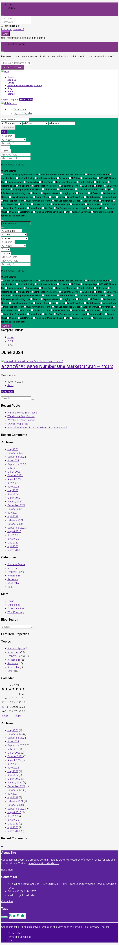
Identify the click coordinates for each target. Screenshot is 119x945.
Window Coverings (81, 212)
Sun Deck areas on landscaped (71, 208)
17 (3, 706)
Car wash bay (32, 182)
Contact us (7, 901)
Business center (15, 182)
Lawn (53, 197)
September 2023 (16, 464)
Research (12, 579)
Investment (13, 568)
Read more (7, 869)
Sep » (18, 715)
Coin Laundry (24, 186)
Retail (10, 385)
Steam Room (35, 208)
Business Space (16, 564)
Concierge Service (70, 186)
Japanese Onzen (51, 193)
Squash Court (109, 204)
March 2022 (13, 497)
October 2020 (15, 523)
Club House (102, 182)
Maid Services (93, 197)
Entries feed (13, 604)
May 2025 (12, 449)
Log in (10, 601)
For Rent (4, 917)
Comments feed (16, 608)
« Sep (5, 715)
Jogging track (69, 193)
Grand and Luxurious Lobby (91, 189)
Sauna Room (78, 204)
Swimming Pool (97, 208)
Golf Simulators (67, 189)
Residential (13, 583)
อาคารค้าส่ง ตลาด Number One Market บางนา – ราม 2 (57, 366)
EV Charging (88, 186)
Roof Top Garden (61, 204)
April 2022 (12, 494)
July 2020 (12, 535)
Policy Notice (14, 933)
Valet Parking (26, 212)
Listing (10, 82)
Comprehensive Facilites (46, 186)
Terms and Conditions (19, 936)
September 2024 (16, 456)
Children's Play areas (66, 182)
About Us (11, 80)
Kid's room (95, 193)
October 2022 (15, 475)
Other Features (8, 171)
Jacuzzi (36, 193)
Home (10, 77)
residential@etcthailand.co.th (23, 895)
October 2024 (15, 453)
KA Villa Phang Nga (17, 423)
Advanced (8, 127)
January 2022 (14, 501)
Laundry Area (42, 197)
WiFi (68, 212)
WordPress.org (15, 612)
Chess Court (47, 182)
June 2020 (13, 538)
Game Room (50, 189)
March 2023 (13, 471)
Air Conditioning (26, 178)
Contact (11, 94)
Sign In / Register (23, 113)
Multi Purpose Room (13, 201)
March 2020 (13, 550)
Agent (10, 91)
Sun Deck (49, 208)
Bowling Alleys (89, 178)
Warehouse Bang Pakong (21, 416)
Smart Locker (93, 204)
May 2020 (12, 542)
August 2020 (14, 531)
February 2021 (15, 520)
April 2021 (12, 516)
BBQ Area (75, 178)
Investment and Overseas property (24, 85)
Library (61, 197)
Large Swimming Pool (22, 197)
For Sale (17, 915)
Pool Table (25, 204)
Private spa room (42, 204)
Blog (9, 88)
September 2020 (16, 527)
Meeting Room (109, 197)
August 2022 (14, 479)
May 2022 (12, 490)
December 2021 (16, 505)
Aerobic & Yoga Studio (98, 174)
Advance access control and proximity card (62, 174)
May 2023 (12, 468)
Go (4, 131)
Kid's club (83, 193)
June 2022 (13, 486)
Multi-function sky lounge (39, 201)
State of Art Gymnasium (15, 208)
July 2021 (12, 512)
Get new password (12, 67)
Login (5, 33)
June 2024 (13, 460)
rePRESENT (13, 575)
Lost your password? (12, 29)
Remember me (11, 26)
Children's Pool (86, 182)
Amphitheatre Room (47, 178)
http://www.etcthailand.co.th (44, 863)
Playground (107, 201)
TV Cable (13, 212)
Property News (15, 571)
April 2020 (12, 546)
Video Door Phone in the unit (49, 212)
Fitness (100, 186)
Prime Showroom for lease (22, 412)
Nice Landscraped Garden (67, 201)
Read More (7, 391)
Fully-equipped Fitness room (27, 189)
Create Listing (26, 99)
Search (6, 325)
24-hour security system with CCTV (20, 174)
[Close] (2, 15)
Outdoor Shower (90, 201)
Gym (109, 189)
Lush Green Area (75, 197)
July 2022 (12, 482)
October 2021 (15, 509)
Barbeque (64, 178)
